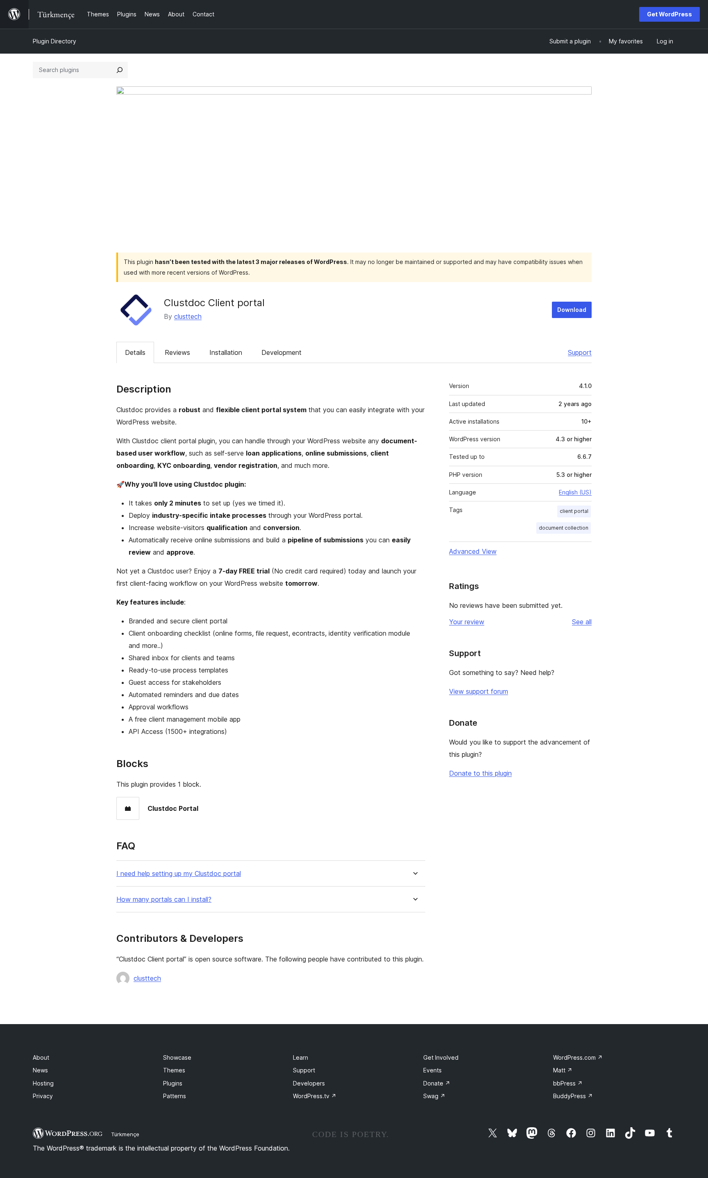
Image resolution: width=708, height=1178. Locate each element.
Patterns (174, 1095)
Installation (225, 352)
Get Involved (440, 1057)
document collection (563, 528)
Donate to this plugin (480, 773)
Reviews (177, 352)
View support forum (478, 691)
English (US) (575, 492)
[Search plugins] (119, 70)
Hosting (43, 1083)
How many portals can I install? (163, 899)
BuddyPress (573, 1095)
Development (281, 352)
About (41, 1057)
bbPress (568, 1083)
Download (571, 309)
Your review (466, 622)
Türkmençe (125, 1134)
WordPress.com (578, 1057)
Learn (300, 1057)
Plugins (172, 1083)
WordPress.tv (314, 1095)
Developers (309, 1083)
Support (580, 352)
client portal (574, 511)
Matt (562, 1070)
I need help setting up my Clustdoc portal (178, 874)
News (40, 1070)
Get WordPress (669, 14)
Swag (434, 1095)
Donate (436, 1083)
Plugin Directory (54, 41)
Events (432, 1070)
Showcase (177, 1057)
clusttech (188, 316)
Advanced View (473, 551)
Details (135, 352)
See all (582, 622)
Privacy (43, 1095)
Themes (174, 1070)
